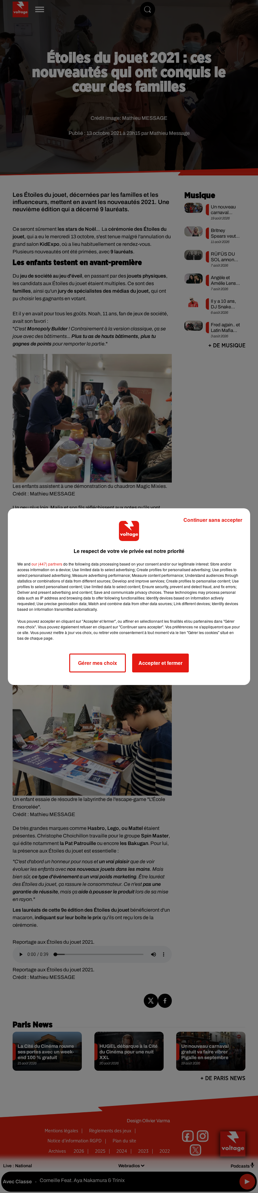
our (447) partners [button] (46, 563)
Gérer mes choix (97, 662)
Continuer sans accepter (212, 519)
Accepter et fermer (160, 662)
